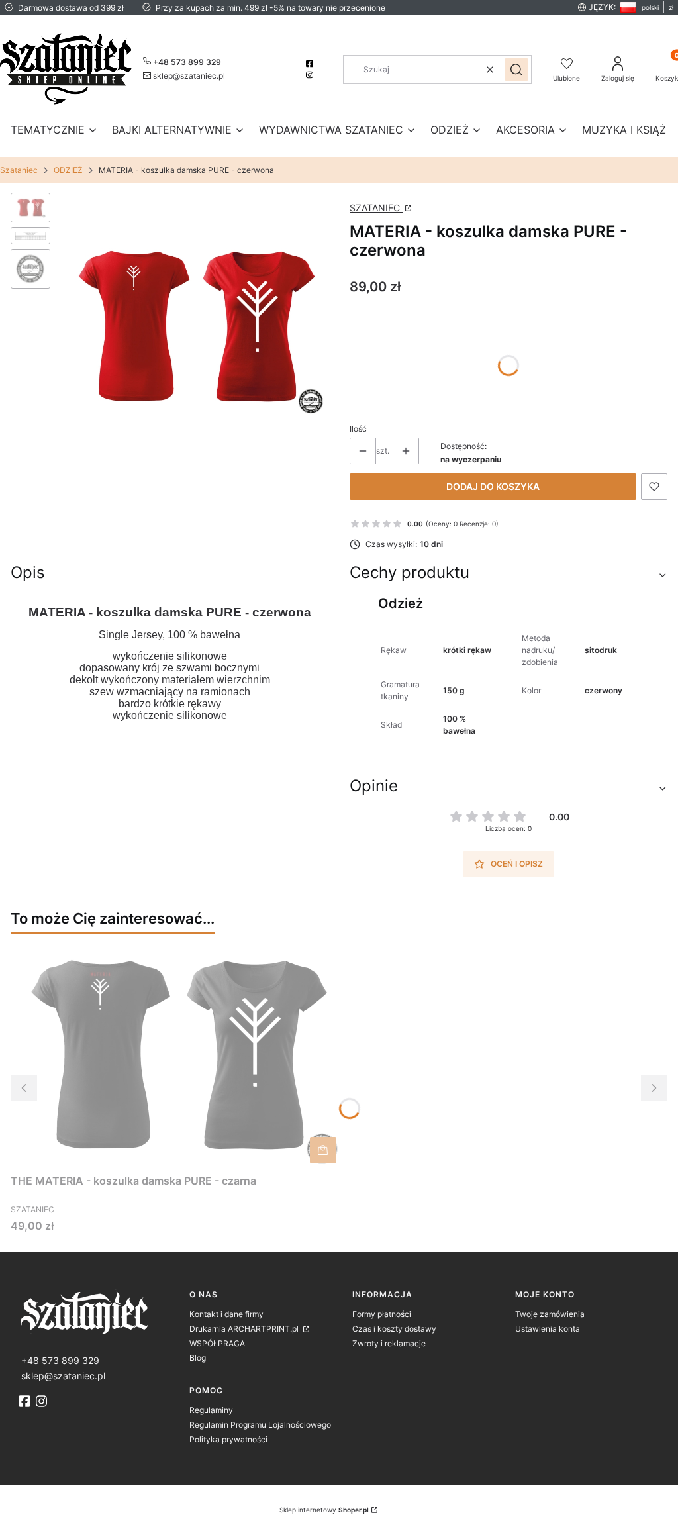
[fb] (26, 1401)
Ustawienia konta (547, 1329)
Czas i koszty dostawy (394, 1329)
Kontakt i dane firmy (226, 1314)
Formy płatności (381, 1314)
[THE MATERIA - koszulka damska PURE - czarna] (176, 1056)
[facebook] (311, 64)
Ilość (358, 429)
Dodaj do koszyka (493, 486)
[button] (516, 69)
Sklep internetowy (324, 1510)
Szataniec (19, 170)
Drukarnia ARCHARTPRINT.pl (245, 1329)
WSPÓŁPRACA (217, 1343)
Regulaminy (211, 1410)
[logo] (99, 1311)
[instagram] (311, 75)
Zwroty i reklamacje (389, 1343)
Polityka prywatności (228, 1439)
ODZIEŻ (68, 170)
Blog (197, 1358)
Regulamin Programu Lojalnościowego (260, 1425)
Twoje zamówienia (550, 1314)
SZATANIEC (376, 207)
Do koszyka (323, 1150)
